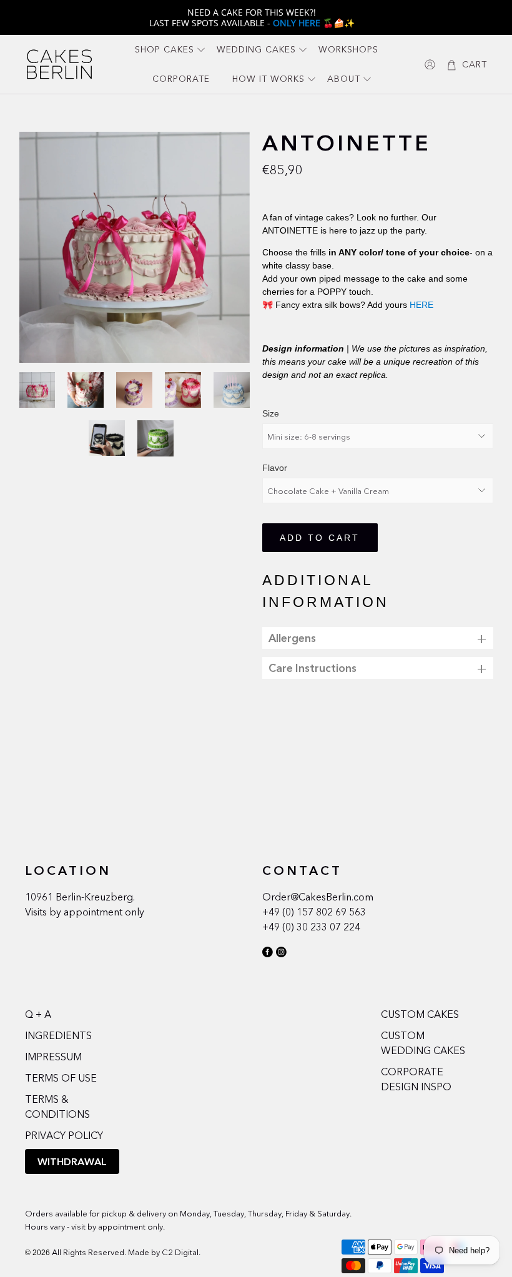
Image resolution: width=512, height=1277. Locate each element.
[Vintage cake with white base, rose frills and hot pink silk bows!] (134, 247)
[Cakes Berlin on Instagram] (281, 954)
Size (270, 413)
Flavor (274, 468)
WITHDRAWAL (72, 1161)
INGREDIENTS (58, 1035)
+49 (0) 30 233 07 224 (311, 926)
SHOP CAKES (164, 49)
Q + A (38, 1014)
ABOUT (343, 78)
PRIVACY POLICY (64, 1135)
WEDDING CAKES (256, 49)
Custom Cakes (420, 1014)
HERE (421, 305)
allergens (292, 637)
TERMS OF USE (61, 1078)
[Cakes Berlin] (59, 64)
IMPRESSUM (53, 1056)
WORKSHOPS (348, 49)
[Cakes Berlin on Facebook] (267, 954)
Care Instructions (312, 667)
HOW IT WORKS (268, 78)
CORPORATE (181, 78)
